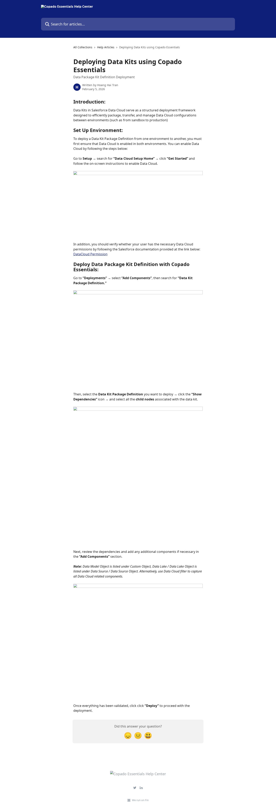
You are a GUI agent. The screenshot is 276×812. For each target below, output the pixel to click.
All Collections (82, 47)
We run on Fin (140, 800)
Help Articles (105, 47)
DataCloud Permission (90, 254)
